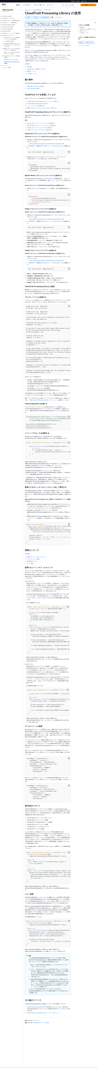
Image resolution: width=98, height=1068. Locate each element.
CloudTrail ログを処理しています (36, 69)
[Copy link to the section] (24, 79)
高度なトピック (31, 71)
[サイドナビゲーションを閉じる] (21, 10)
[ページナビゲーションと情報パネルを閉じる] (95, 22)
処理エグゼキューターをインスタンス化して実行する (42, 108)
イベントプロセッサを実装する (35, 106)
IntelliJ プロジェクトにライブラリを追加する (39, 130)
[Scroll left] (15, 5)
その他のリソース (32, 73)
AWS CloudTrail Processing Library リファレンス (43, 400)
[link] (47, 9)
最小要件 (29, 67)
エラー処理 (30, 563)
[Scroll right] (54, 5)
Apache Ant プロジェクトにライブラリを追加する (41, 123)
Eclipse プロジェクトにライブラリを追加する (39, 127)
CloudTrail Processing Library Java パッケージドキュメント (43, 1013)
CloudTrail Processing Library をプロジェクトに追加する (43, 101)
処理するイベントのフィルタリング (37, 557)
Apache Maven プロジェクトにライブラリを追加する (41, 125)
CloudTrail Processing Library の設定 (37, 103)
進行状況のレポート (32, 561)
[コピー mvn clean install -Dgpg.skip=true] (69, 152)
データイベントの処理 (33, 559)
